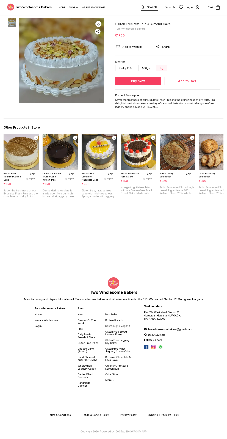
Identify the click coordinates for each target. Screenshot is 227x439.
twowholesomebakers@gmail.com (170, 329)
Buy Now (138, 81)
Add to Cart (187, 81)
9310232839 (156, 334)
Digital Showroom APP (131, 431)
